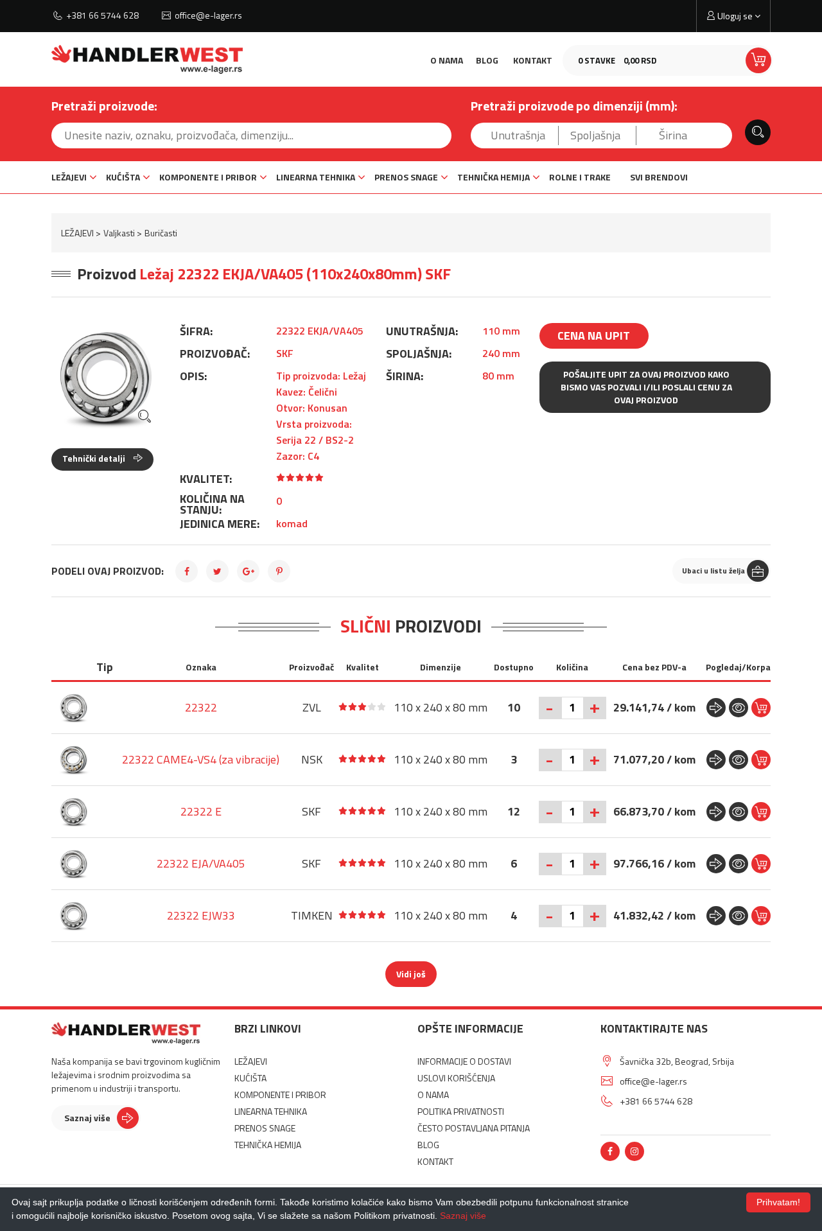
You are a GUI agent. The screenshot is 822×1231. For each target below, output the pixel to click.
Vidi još (411, 974)
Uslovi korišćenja (456, 1078)
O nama (446, 60)
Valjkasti (119, 233)
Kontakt (532, 60)
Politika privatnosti (460, 1111)
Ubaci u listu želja (713, 570)
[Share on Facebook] (186, 571)
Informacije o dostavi (464, 1061)
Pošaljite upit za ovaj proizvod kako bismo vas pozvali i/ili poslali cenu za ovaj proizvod (646, 386)
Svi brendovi (659, 177)
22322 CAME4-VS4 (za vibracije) (200, 759)
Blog (487, 60)
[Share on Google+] (248, 571)
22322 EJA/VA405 (201, 863)
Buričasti (160, 233)
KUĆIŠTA (123, 177)
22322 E (201, 811)
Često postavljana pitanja (473, 1128)
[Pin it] (279, 571)
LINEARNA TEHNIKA (315, 177)
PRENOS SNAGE (406, 177)
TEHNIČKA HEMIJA (493, 177)
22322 (201, 707)
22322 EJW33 (201, 915)
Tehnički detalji (94, 458)
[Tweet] (217, 571)
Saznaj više (87, 1117)
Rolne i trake (580, 177)
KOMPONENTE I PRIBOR (208, 177)
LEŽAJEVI (69, 177)
